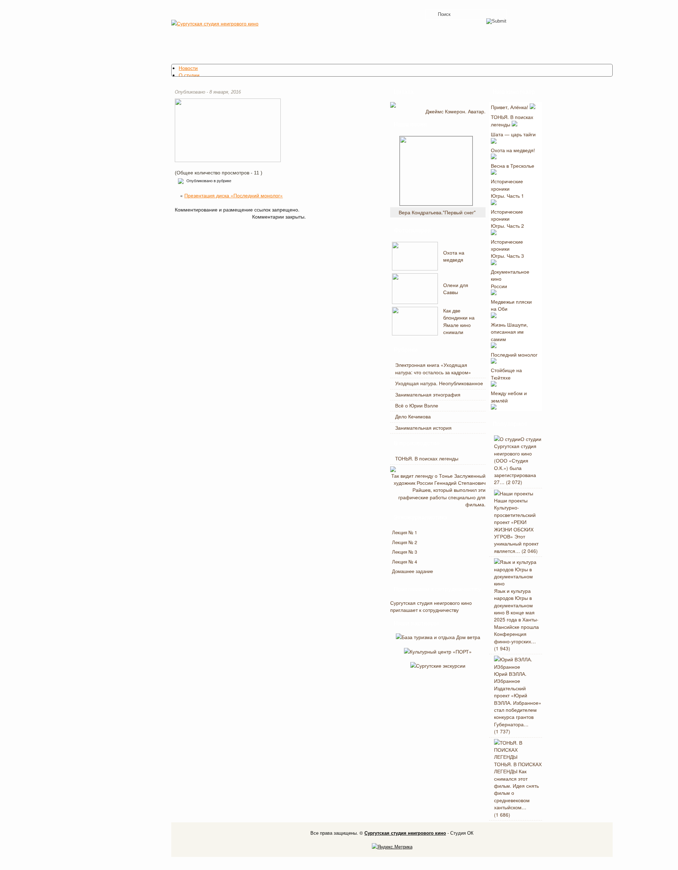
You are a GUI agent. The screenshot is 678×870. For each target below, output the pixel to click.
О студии (189, 74)
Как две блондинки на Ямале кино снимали (459, 321)
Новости (188, 67)
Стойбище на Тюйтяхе (506, 374)
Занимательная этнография (427, 394)
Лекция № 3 (404, 551)
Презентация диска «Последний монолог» (233, 195)
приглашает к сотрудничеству (424, 609)
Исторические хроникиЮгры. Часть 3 (507, 249)
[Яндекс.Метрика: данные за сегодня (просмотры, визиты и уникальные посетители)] (392, 846)
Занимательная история (423, 427)
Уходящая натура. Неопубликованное (439, 383)
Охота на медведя (453, 256)
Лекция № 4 (404, 561)
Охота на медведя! (513, 150)
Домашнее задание (412, 571)
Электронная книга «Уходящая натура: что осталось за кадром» (433, 368)
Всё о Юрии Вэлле (416, 405)
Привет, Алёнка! (510, 107)
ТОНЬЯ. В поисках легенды (426, 458)
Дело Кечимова (413, 416)
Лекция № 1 (404, 532)
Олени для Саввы (455, 288)
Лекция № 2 (404, 542)
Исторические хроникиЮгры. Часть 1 (507, 188)
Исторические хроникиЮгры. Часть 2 (507, 219)
